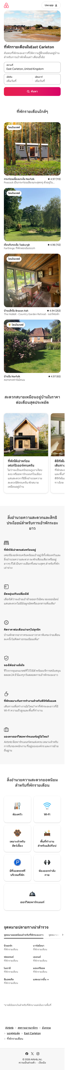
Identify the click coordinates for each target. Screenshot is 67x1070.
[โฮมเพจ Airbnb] (6, 5)
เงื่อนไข (42, 1062)
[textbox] (18, 81)
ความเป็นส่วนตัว (27, 1062)
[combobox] (32, 69)
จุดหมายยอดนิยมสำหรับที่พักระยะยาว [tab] (23, 934)
